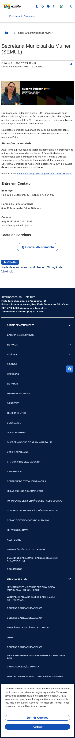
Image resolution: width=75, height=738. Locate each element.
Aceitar (38, 726)
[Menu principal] (4, 16)
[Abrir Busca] (70, 6)
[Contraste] (37, 6)
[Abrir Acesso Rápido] (54, 6)
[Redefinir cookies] (48, 6)
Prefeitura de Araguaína (22, 16)
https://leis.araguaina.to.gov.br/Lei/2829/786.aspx (44, 173)
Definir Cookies (37, 717)
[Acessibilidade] (42, 6)
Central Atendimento (39, 247)
